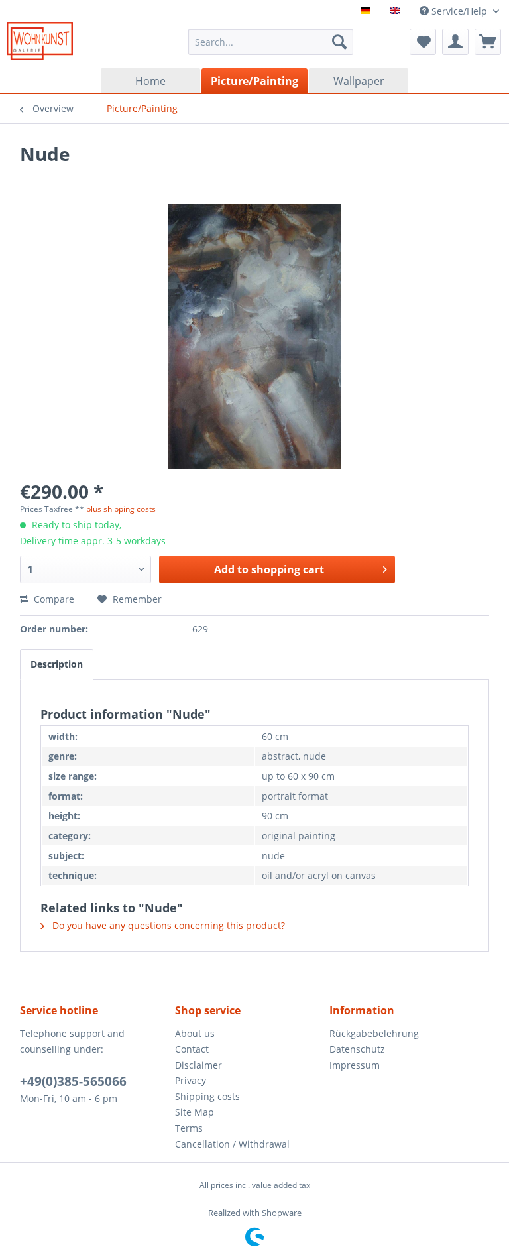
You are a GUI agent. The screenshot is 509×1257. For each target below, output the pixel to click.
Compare (52, 599)
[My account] (455, 42)
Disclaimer (198, 1065)
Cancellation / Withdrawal (232, 1144)
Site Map (194, 1112)
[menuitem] (271, 42)
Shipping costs (207, 1096)
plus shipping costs (121, 508)
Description (56, 664)
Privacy (190, 1080)
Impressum (354, 1065)
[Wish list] (423, 42)
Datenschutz (357, 1049)
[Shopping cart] (488, 42)
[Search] (339, 42)
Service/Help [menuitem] (459, 11)
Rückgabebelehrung (374, 1033)
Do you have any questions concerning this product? (167, 925)
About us (195, 1033)
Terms (189, 1128)
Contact (192, 1049)
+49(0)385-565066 (73, 1081)
